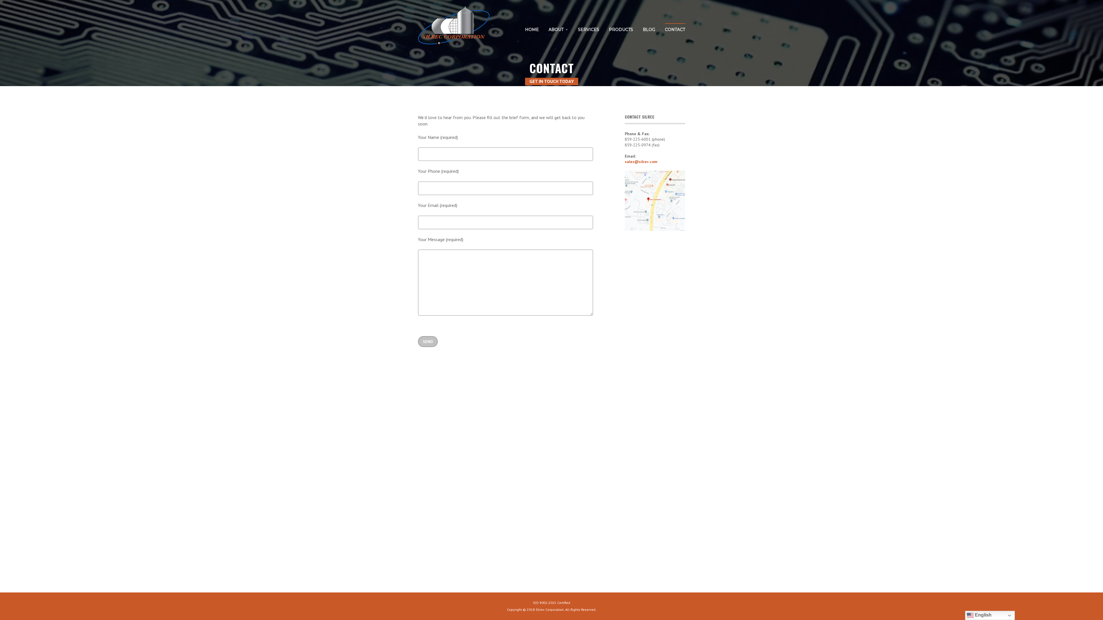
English (983, 615)
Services (588, 29)
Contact (675, 29)
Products (621, 29)
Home (532, 29)
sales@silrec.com (641, 161)
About (556, 29)
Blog (649, 29)
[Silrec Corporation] (454, 27)
